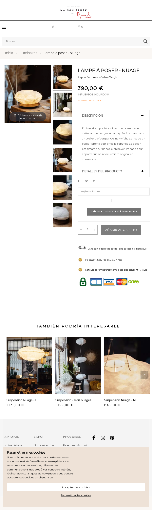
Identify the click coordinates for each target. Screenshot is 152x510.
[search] (145, 41)
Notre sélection (44, 445)
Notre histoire (13, 445)
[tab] (113, 115)
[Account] (63, 27)
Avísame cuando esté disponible (114, 211)
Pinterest (96, 181)
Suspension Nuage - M (120, 400)
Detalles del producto (102, 171)
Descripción (92, 115)
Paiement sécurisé (75, 445)
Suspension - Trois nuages (73, 400)
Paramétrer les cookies (76, 495)
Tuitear (88, 181)
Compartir (81, 181)
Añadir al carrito (121, 229)
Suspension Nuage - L (22, 400)
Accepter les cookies (76, 487)
